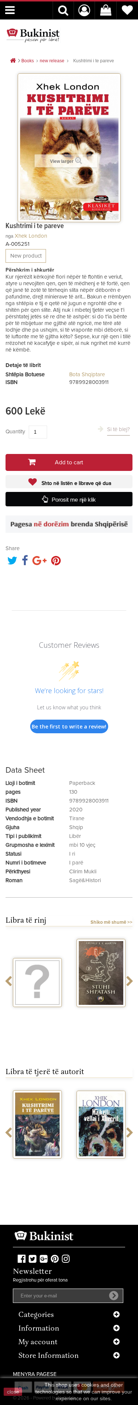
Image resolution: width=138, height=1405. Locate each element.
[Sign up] (113, 1296)
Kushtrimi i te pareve (37, 1168)
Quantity (15, 431)
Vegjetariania (37, 1014)
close (13, 1392)
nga (9, 236)
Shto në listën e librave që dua (75, 483)
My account (37, 1342)
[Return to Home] (13, 61)
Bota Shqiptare (87, 374)
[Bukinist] (33, 35)
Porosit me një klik (74, 499)
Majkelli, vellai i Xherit (101, 1168)
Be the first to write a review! (69, 726)
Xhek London (31, 236)
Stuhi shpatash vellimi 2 (101, 1017)
